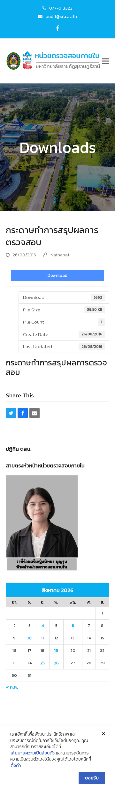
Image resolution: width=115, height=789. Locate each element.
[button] (105, 61)
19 (56, 650)
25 (42, 663)
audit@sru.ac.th (61, 16)
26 (56, 663)
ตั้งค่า (16, 765)
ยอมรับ (92, 778)
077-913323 (61, 8)
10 (29, 638)
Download (57, 275)
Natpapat (59, 255)
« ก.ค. (12, 687)
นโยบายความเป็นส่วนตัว (33, 753)
